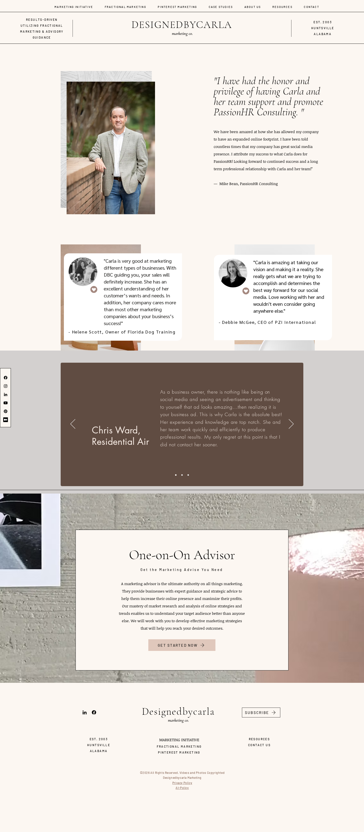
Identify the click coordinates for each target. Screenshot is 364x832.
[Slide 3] (188, 475)
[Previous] (72, 424)
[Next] (291, 424)
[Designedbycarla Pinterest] (5, 411)
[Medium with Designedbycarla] (5, 419)
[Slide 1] (176, 475)
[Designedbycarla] (5, 377)
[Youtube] (5, 403)
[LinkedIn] (5, 394)
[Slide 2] (182, 475)
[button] (261, 712)
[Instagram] (5, 386)
